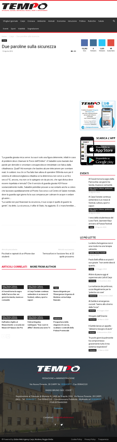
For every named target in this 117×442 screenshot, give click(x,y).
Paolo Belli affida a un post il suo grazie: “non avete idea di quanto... (102, 262)
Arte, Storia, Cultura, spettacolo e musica (10, 287)
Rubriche (92, 21)
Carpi (22, 21)
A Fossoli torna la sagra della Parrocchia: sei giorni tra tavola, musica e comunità (101, 182)
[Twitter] (61, 425)
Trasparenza (103, 439)
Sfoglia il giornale (10, 21)
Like (84, 40)
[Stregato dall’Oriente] (83, 320)
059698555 (96, 399)
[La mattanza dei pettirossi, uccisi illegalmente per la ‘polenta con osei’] (83, 290)
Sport (13, 28)
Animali (51, 21)
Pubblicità (58, 408)
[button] (114, 21)
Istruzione (72, 21)
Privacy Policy (90, 439)
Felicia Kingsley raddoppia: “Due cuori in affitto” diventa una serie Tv (39, 325)
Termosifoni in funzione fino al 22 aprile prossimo (58, 255)
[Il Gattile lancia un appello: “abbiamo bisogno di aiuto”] (83, 330)
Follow (93, 40)
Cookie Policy (76, 439)
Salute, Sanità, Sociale (97, 253)
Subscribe (110, 40)
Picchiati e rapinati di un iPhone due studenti (18, 255)
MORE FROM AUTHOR (43, 266)
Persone (92, 319)
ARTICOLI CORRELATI (14, 266)
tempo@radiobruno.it (64, 417)
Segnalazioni (33, 28)
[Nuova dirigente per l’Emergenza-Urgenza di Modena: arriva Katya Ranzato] (64, 281)
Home (4, 36)
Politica (82, 21)
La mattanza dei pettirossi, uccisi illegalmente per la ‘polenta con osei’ (101, 289)
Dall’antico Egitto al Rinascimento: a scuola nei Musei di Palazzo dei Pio (13, 325)
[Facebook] (55, 425)
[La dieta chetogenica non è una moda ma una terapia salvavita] (83, 247)
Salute (101, 21)
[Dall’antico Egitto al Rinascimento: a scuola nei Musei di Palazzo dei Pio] (13, 312)
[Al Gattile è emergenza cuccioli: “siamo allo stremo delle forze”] (83, 305)
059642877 (66, 384)
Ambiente (41, 21)
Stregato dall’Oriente (98, 316)
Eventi (5, 28)
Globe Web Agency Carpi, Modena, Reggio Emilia (33, 439)
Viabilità (21, 28)
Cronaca (31, 21)
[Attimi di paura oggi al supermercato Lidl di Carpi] (83, 278)
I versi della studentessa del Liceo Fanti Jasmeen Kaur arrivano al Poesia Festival (101, 221)
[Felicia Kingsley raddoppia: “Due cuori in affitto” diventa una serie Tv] (39, 312)
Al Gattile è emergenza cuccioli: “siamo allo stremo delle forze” (101, 304)
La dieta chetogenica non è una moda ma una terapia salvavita (101, 246)
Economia (61, 21)
